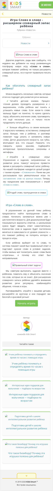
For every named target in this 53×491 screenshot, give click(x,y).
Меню (47, 4)
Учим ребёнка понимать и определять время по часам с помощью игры (26, 366)
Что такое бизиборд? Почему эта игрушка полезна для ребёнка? (26, 455)
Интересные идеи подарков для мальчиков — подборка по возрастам (26, 397)
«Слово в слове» (11, 184)
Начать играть (26, 303)
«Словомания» (28, 172)
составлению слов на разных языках (22, 178)
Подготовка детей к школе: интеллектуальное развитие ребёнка (26, 427)
